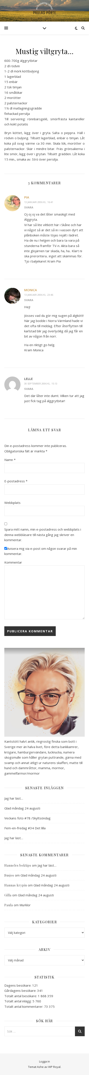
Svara (28, 207)
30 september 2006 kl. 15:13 (40, 383)
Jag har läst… (13, 798)
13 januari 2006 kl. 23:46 (38, 294)
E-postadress (15, 481)
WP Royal (54, 1067)
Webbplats (12, 502)
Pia (26, 197)
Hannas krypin (15, 885)
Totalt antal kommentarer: (24, 1006)
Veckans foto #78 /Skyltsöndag (27, 818)
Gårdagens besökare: (20, 990)
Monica (30, 290)
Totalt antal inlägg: (18, 1001)
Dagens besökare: (18, 985)
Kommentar (13, 562)
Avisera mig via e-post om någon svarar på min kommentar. (40, 551)
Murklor (25, 905)
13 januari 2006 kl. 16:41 (38, 202)
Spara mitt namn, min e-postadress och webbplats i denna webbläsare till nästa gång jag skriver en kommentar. (42, 534)
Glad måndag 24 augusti (22, 808)
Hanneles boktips (17, 865)
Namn (10, 460)
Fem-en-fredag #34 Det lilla (25, 828)
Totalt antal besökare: (21, 996)
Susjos (9, 875)
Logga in (44, 1061)
